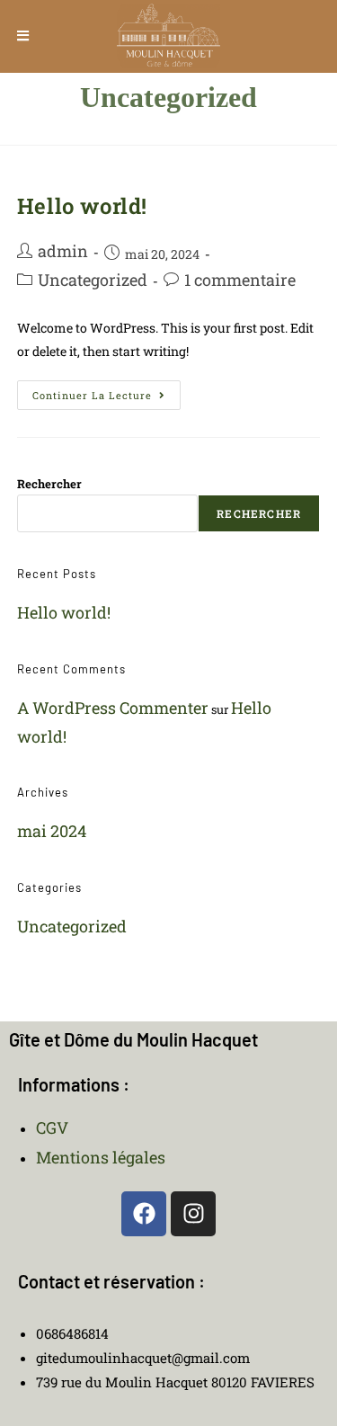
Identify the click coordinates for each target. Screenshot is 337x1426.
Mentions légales (100, 1157)
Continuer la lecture (106, 391)
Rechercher (49, 484)
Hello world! (82, 206)
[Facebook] (143, 1213)
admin (63, 251)
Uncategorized (92, 279)
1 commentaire (240, 279)
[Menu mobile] (23, 36)
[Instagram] (193, 1213)
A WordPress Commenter (112, 707)
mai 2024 (51, 831)
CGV (52, 1127)
